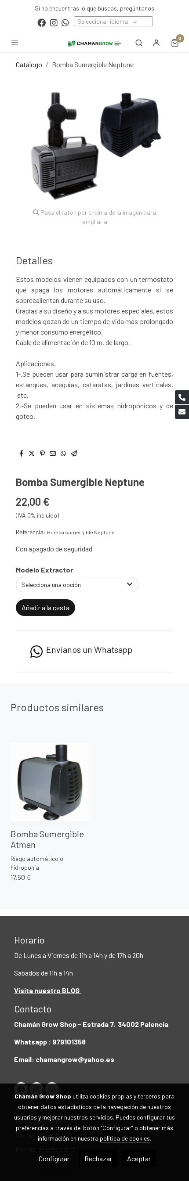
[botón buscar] (139, 43)
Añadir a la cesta (45, 607)
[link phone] (182, 397)
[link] (94, 42)
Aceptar (139, 1158)
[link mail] (182, 412)
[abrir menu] (15, 43)
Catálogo (29, 64)
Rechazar (98, 1158)
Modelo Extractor (44, 569)
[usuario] (156, 43)
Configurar (54, 1158)
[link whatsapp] (65, 22)
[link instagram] (54, 22)
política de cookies (125, 1138)
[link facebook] (41, 22)
